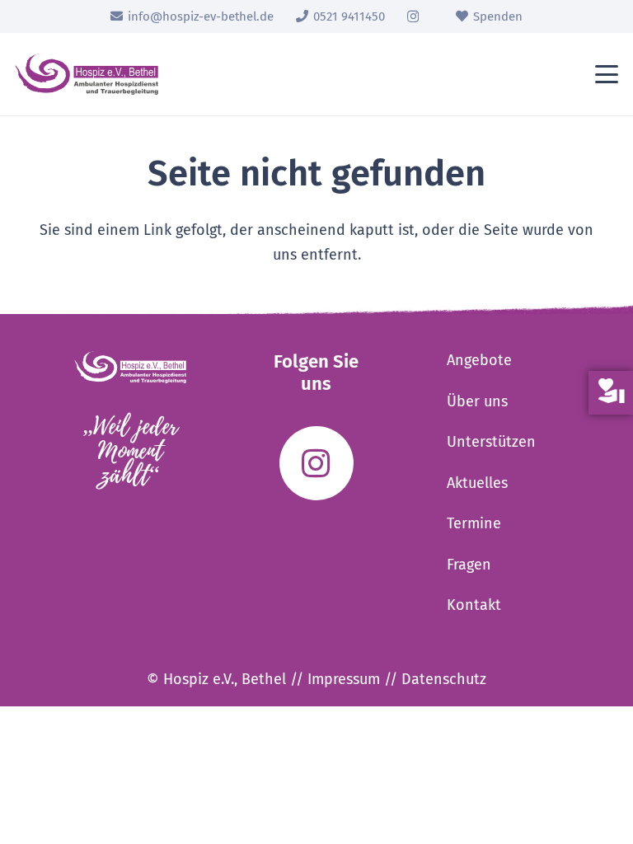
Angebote (479, 360)
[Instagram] (413, 17)
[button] (607, 74)
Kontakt (474, 605)
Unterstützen (491, 442)
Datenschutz (443, 679)
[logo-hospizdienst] (86, 74)
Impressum (343, 679)
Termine (474, 523)
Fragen (469, 565)
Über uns (477, 401)
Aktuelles (477, 483)
